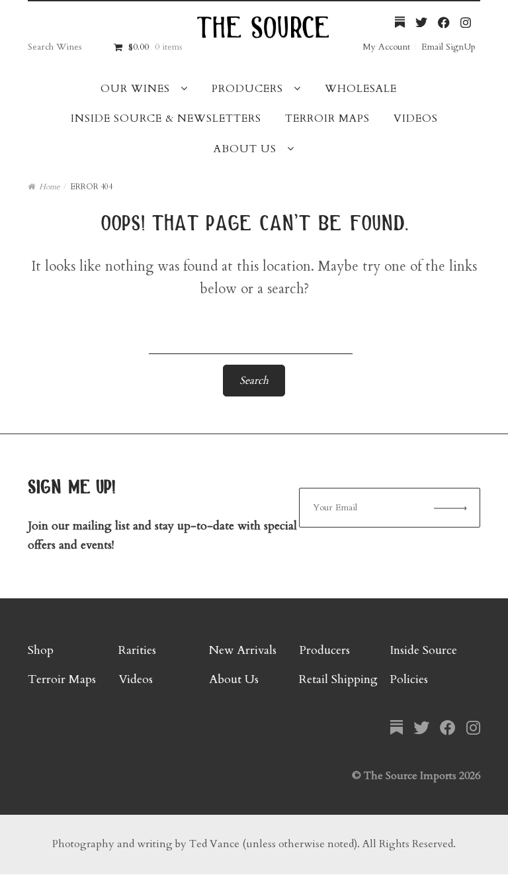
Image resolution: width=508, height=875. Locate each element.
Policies (409, 679)
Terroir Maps (327, 118)
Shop (41, 650)
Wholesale (361, 88)
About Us (245, 149)
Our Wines (135, 88)
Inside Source (423, 650)
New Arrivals (242, 650)
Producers (247, 88)
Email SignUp (448, 46)
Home (49, 186)
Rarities (137, 650)
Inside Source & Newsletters (166, 118)
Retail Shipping (338, 679)
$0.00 (154, 46)
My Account (386, 46)
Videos (416, 118)
